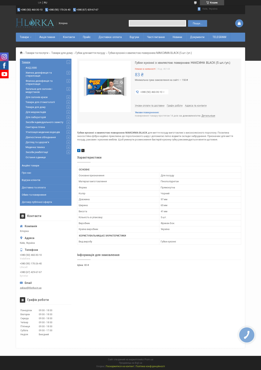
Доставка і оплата (110, 37)
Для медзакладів (36, 112)
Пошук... (198, 23)
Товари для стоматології (40, 102)
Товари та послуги (36, 52)
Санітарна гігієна (35, 127)
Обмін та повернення (34, 194)
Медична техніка (35, 147)
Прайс (87, 37)
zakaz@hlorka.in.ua (30, 287)
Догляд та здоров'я (37, 142)
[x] (82, 151)
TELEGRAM (219, 37)
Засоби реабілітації (37, 152)
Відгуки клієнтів (31, 180)
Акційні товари (30, 165)
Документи (197, 37)
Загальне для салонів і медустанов (39, 90)
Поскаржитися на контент (120, 366)
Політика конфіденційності (150, 366)
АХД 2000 (31, 67)
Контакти (69, 37)
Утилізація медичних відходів (43, 132)
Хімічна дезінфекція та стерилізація (39, 74)
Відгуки (134, 37)
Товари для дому (62, 52)
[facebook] (78, 151)
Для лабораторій (36, 117)
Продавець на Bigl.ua (130, 363)
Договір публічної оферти (37, 202)
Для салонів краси (37, 97)
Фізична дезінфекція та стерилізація (39, 82)
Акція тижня (47, 37)
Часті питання (156, 37)
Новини (177, 37)
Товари (24, 37)
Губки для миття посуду (90, 52)
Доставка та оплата (34, 187)
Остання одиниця (36, 157)
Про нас (26, 172)
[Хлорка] (35, 23)
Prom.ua (148, 359)
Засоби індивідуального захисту (44, 122)
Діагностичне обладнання (41, 137)
